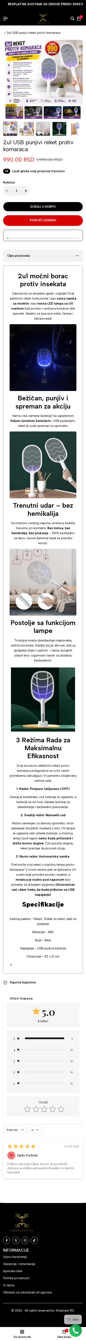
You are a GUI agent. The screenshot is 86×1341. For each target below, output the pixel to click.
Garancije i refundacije (19, 1264)
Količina (9, 182)
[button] (43, 1038)
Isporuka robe (12, 1271)
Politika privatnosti (16, 1278)
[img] (21, 1146)
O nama (8, 1285)
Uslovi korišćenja (15, 1257)
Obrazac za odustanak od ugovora (27, 1292)
